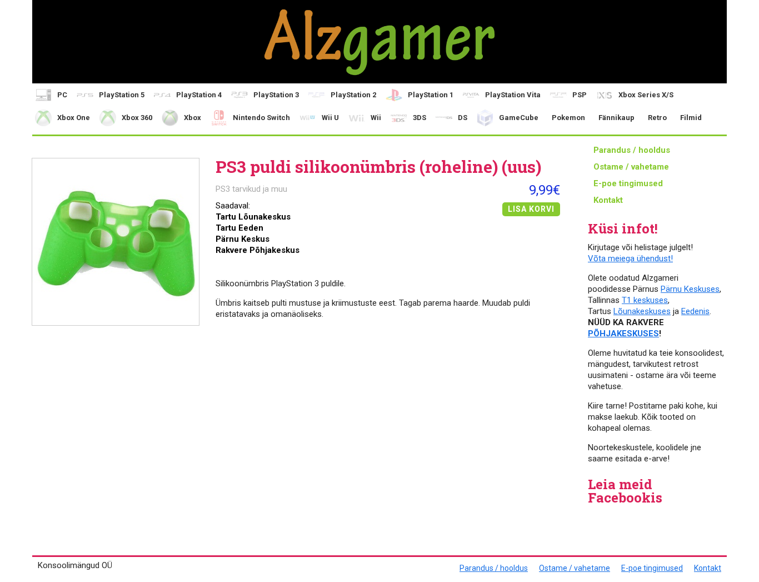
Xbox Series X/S (645, 95)
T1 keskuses (645, 300)
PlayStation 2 (353, 95)
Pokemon (568, 117)
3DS (419, 117)
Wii (376, 117)
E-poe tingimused (628, 183)
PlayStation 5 (121, 95)
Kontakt (608, 200)
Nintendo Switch (261, 117)
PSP (579, 95)
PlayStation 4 (199, 95)
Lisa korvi (531, 209)
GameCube (518, 117)
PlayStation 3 (276, 95)
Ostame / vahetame (631, 167)
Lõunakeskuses (642, 311)
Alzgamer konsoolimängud (379, 41)
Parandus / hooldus (631, 150)
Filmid (691, 117)
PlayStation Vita (513, 95)
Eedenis (695, 311)
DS (462, 117)
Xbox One (73, 117)
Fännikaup (616, 117)
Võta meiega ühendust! (630, 258)
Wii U (330, 117)
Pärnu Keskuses (690, 289)
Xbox (192, 117)
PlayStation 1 (430, 95)
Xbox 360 (137, 117)
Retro (657, 117)
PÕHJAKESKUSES (623, 334)
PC (62, 95)
